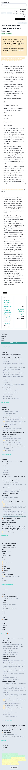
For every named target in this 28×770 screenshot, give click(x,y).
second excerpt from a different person (13, 189)
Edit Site (15, 767)
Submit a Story (14, 342)
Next (9, 13)
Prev (4, 13)
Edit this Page (22, 23)
